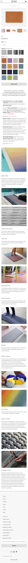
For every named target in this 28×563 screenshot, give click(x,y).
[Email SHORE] (11, 552)
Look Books (6, 535)
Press (4, 504)
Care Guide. (10, 143)
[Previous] (2, 17)
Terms (4, 509)
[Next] (25, 17)
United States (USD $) (7, 556)
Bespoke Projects (7, 527)
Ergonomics (6, 519)
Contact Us (5, 113)
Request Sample (7, 538)
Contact (5, 501)
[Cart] (26, 1)
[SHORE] (14, 1)
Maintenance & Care (8, 530)
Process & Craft (6, 524)
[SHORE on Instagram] (14, 552)
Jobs (4, 512)
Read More (12, 112)
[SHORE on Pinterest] (16, 552)
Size (4, 41)
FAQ (4, 507)
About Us (5, 516)
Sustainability (6, 532)
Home (4, 496)
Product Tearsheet (12, 116)
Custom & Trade (7, 522)
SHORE (16, 559)
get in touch (23, 123)
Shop (4, 499)
